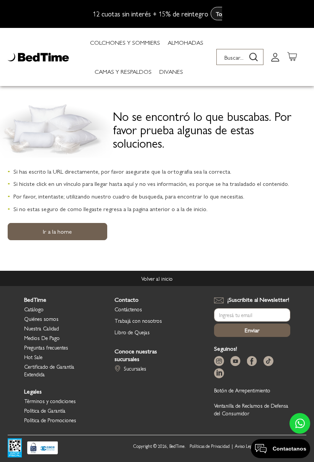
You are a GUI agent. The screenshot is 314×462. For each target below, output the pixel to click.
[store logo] (38, 57)
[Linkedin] (220, 373)
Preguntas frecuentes (46, 347)
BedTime (35, 299)
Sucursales (135, 368)
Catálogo (34, 309)
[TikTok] (269, 361)
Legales (33, 391)
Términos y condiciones (50, 401)
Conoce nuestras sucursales (135, 355)
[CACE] (42, 449)
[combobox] (240, 57)
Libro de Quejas (132, 332)
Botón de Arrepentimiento (242, 390)
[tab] (275, 57)
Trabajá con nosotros (138, 320)
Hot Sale (33, 357)
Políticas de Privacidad (210, 446)
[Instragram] (220, 361)
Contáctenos (128, 309)
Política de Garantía (44, 410)
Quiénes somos (41, 318)
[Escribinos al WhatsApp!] (299, 423)
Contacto (126, 299)
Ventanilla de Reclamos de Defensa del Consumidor (251, 409)
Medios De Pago (42, 338)
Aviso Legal (245, 446)
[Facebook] (253, 361)
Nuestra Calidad (41, 328)
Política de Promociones (50, 420)
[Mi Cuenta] (275, 57)
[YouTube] (237, 361)
